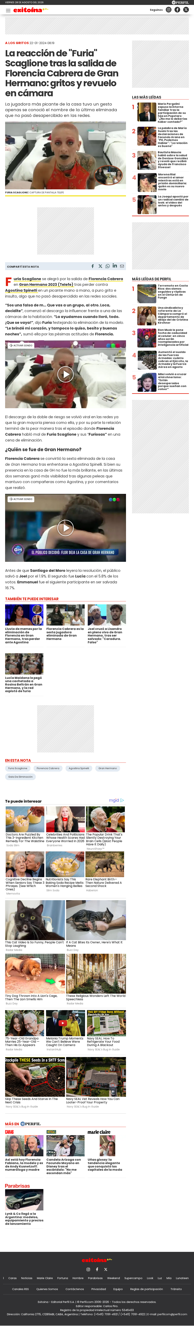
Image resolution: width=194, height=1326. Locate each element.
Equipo (118, 1289)
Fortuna (62, 1278)
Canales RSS (20, 1289)
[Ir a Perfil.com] (180, 3)
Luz (160, 1278)
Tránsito (176, 1289)
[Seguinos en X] (186, 9)
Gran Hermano (108, 768)
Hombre (78, 1278)
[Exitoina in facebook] (177, 9)
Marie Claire (45, 1278)
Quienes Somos (47, 1289)
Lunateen (182, 1278)
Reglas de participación (146, 1289)
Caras (12, 1278)
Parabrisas (95, 1278)
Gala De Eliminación (20, 776)
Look (150, 1278)
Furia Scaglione (17, 768)
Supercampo (133, 1278)
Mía (169, 1278)
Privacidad (99, 1289)
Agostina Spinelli (79, 768)
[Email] (122, 267)
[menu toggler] (7, 9)
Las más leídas (146, 97)
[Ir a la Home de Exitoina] (30, 10)
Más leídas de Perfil (151, 279)
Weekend (113, 1278)
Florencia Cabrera (48, 768)
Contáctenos (75, 1289)
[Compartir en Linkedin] (115, 266)
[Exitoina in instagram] (168, 9)
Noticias (26, 1278)
